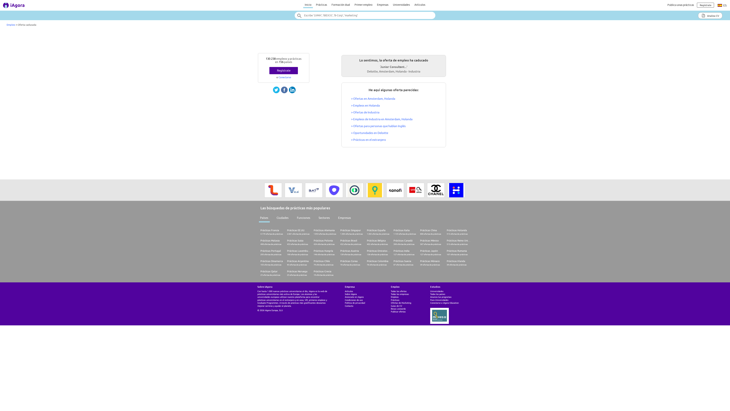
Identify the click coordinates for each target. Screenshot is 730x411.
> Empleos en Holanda (365, 105)
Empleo (11, 24)
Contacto (349, 306)
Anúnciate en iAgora (354, 297)
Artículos (419, 4)
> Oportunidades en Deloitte (369, 133)
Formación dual (341, 4)
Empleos (395, 297)
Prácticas (321, 4)
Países (264, 217)
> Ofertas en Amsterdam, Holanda (373, 98)
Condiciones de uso (354, 300)
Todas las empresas (400, 294)
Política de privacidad (355, 303)
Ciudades (283, 217)
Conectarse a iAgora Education (444, 303)
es (725, 5)
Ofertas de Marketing (401, 303)
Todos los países (437, 294)
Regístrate (283, 70)
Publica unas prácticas (680, 4)
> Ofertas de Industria (365, 112)
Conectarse (285, 77)
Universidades (401, 4)
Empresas (382, 4)
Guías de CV (396, 306)
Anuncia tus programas (440, 297)
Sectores (324, 217)
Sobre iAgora (351, 294)
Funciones (303, 217)
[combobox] (365, 15)
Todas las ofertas (399, 291)
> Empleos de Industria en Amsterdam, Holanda (382, 119)
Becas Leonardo (398, 308)
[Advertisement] (365, 40)
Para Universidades (439, 300)
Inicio (308, 4)
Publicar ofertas (398, 311)
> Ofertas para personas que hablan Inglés (378, 126)
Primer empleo (363, 4)
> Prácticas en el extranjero (368, 139)
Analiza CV (713, 15)
